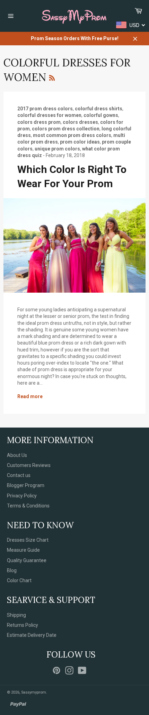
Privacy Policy (22, 495)
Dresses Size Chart (28, 540)
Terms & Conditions (28, 505)
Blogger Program (25, 485)
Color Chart (19, 580)
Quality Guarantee (26, 560)
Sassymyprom (33, 692)
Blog (12, 570)
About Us (17, 455)
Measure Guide (23, 550)
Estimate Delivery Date (31, 635)
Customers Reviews (29, 465)
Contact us (18, 475)
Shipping (16, 615)
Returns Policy (22, 625)
